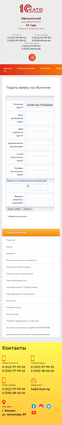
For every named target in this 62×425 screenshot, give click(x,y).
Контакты (11, 300)
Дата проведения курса (17, 118)
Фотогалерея (12, 314)
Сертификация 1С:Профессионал (22, 287)
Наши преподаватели (16, 280)
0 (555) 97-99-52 (16, 40)
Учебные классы (14, 307)
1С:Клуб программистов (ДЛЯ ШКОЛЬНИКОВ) (28, 327)
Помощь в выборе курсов (18, 267)
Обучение (45, 68)
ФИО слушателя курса (17, 132)
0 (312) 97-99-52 (16, 37)
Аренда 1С (8, 70)
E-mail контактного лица (17, 157)
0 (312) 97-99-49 (41, 37)
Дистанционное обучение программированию (28, 334)
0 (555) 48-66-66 (31, 48)
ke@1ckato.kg (40, 389)
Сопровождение (26, 68)
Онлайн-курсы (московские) (19, 273)
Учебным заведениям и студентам (22, 321)
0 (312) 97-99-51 (31, 45)
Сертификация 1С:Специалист (20, 294)
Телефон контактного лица (17, 171)
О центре (10, 240)
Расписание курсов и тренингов (21, 260)
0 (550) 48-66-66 (41, 40)
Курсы (9, 246)
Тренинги (10, 253)
